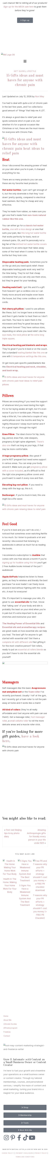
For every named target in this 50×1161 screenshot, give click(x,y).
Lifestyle (31, 71)
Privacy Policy (41, 1153)
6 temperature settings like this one (28, 356)
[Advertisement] (25, 38)
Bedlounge (8, 495)
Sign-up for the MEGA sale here (18, 7)
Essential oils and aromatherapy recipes (23, 627)
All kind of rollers (11, 709)
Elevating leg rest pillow (15, 485)
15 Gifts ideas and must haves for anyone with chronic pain (25, 80)
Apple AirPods (10, 577)
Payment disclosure (24, 1153)
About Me (7, 1020)
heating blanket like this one (31, 353)
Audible (36, 555)
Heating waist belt (12, 287)
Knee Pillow (8, 434)
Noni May (39, 96)
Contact (6, 1036)
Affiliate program (10, 1028)
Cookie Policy (7, 1153)
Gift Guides (20, 71)
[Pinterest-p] (13, 1138)
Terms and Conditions (25, 1157)
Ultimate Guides (10, 1024)
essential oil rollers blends (30, 649)
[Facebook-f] (19, 1138)
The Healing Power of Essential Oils (21, 623)
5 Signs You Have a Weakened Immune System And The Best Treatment (25, 895)
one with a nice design (21, 229)
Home (5, 1016)
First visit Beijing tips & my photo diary (13, 833)
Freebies (7, 1032)
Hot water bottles (11, 190)
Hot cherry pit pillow (13, 309)
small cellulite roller (19, 721)
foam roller (34, 692)
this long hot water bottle (33, 233)
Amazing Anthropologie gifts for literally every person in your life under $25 (36, 836)
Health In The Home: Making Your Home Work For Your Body (10, 885)
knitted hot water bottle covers (31, 244)
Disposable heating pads (15, 262)
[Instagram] (6, 1138)
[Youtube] (32, 1138)
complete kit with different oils (17, 642)
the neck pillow (19, 335)
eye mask (7, 335)
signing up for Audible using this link (19, 562)
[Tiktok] (25, 1138)
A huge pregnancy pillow (15, 456)
